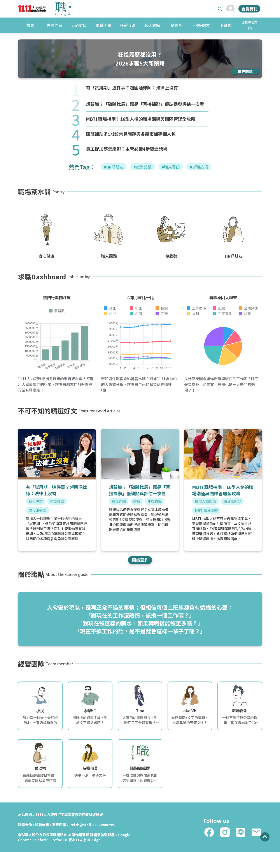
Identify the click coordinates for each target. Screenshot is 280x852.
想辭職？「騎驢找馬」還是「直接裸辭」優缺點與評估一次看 (145, 104)
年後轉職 (155, 501)
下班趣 (225, 25)
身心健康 (79, 25)
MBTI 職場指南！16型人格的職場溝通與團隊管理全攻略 (140, 119)
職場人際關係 (205, 501)
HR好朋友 (201, 25)
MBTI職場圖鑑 (206, 510)
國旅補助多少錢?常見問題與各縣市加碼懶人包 (131, 134)
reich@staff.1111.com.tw (92, 824)
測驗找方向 (250, 25)
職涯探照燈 (232, 501)
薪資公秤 (78, 814)
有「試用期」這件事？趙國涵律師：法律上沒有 (132, 87)
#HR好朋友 (113, 167)
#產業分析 (142, 167)
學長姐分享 (37, 510)
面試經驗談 (94, 814)
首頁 (30, 25)
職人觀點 (152, 25)
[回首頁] (44, 9)
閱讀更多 (140, 560)
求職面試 (103, 25)
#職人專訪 (171, 167)
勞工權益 (57, 501)
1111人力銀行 (46, 814)
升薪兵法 (128, 25)
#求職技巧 (199, 167)
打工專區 (64, 814)
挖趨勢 (176, 25)
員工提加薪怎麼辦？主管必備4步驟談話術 (126, 149)
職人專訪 (36, 501)
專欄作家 (54, 25)
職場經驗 (119, 501)
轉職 (136, 501)
